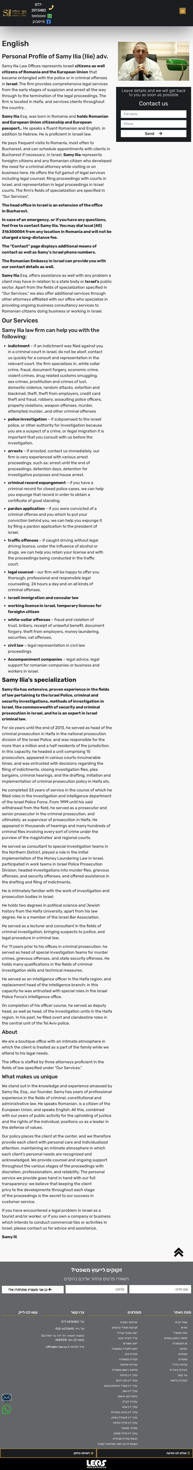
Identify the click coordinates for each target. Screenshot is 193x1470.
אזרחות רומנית (128, 1322)
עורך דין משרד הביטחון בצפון (120, 1385)
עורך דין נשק (130, 1391)
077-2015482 (70, 1321)
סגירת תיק (131, 1354)
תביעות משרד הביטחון (124, 1327)
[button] (182, 11)
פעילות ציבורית (178, 1370)
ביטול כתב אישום (127, 1396)
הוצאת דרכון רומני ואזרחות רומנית (117, 1444)
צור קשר (182, 1375)
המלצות (182, 1354)
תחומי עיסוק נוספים (175, 1338)
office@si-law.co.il (57, 1347)
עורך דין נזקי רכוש (126, 1380)
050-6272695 (64, 1328)
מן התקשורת (180, 1343)
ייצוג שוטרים (130, 1343)
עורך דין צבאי (129, 1407)
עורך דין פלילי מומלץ (125, 1433)
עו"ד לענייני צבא (127, 1338)
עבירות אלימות (128, 1364)
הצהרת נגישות (178, 1380)
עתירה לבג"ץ (129, 1401)
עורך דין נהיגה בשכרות (124, 1412)
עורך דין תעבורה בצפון (124, 1417)
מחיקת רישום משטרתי (124, 1370)
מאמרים (182, 1359)
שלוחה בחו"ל (179, 1364)
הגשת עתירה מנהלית (125, 1438)
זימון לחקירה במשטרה (124, 1348)
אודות (184, 1327)
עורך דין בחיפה (128, 1375)
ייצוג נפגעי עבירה (127, 1333)
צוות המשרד (180, 1333)
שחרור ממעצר (129, 1428)
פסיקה (183, 1348)
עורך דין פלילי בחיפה (125, 1422)
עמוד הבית (181, 1322)
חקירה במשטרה (128, 1359)
